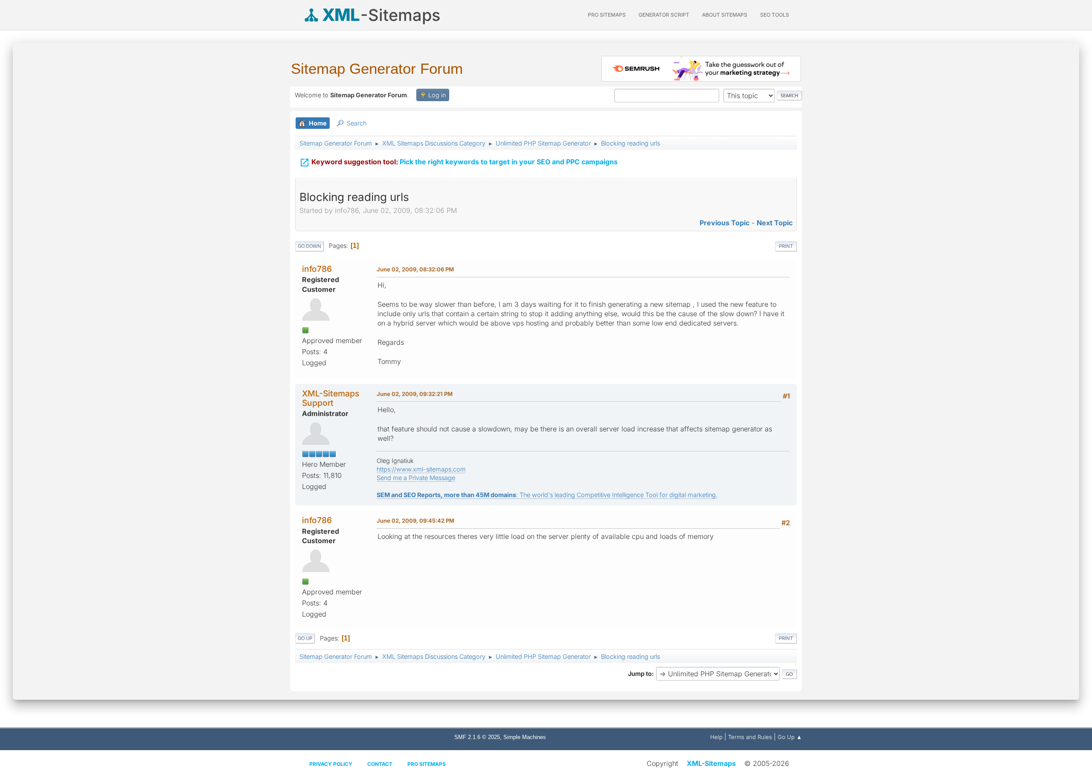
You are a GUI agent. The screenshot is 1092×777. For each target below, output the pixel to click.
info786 (317, 269)
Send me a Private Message (416, 477)
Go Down (309, 246)
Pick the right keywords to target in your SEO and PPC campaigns (458, 162)
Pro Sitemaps (426, 764)
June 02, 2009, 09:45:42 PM (415, 520)
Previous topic (724, 222)
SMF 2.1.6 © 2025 (477, 737)
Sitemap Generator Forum (377, 68)
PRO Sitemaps (607, 15)
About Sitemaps (724, 15)
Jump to (640, 673)
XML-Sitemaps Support (330, 397)
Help (716, 736)
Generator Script (664, 15)
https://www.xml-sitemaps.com (421, 469)
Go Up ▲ (790, 736)
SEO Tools (774, 15)
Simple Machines (524, 737)
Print (786, 246)
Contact (379, 764)
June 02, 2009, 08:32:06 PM (415, 269)
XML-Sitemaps (711, 763)
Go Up (305, 638)
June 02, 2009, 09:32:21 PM (415, 393)
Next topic (775, 222)
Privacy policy (330, 764)
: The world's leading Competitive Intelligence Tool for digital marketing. (547, 494)
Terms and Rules (750, 736)
